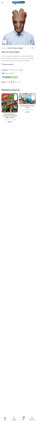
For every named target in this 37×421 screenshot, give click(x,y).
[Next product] (34, 48)
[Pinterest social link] (13, 82)
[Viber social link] (20, 82)
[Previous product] (30, 48)
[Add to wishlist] (15, 95)
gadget (11, 73)
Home (3, 48)
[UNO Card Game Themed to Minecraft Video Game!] (9, 102)
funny (7, 73)
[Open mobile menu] (2, 2)
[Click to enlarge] (5, 42)
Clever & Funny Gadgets (15, 48)
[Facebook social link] (7, 82)
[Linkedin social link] (16, 82)
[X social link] (9, 82)
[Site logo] (18, 2)
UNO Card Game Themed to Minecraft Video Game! (10, 115)
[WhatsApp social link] (18, 82)
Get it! (15, 98)
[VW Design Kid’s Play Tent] (27, 98)
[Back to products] (32, 48)
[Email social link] (11, 82)
